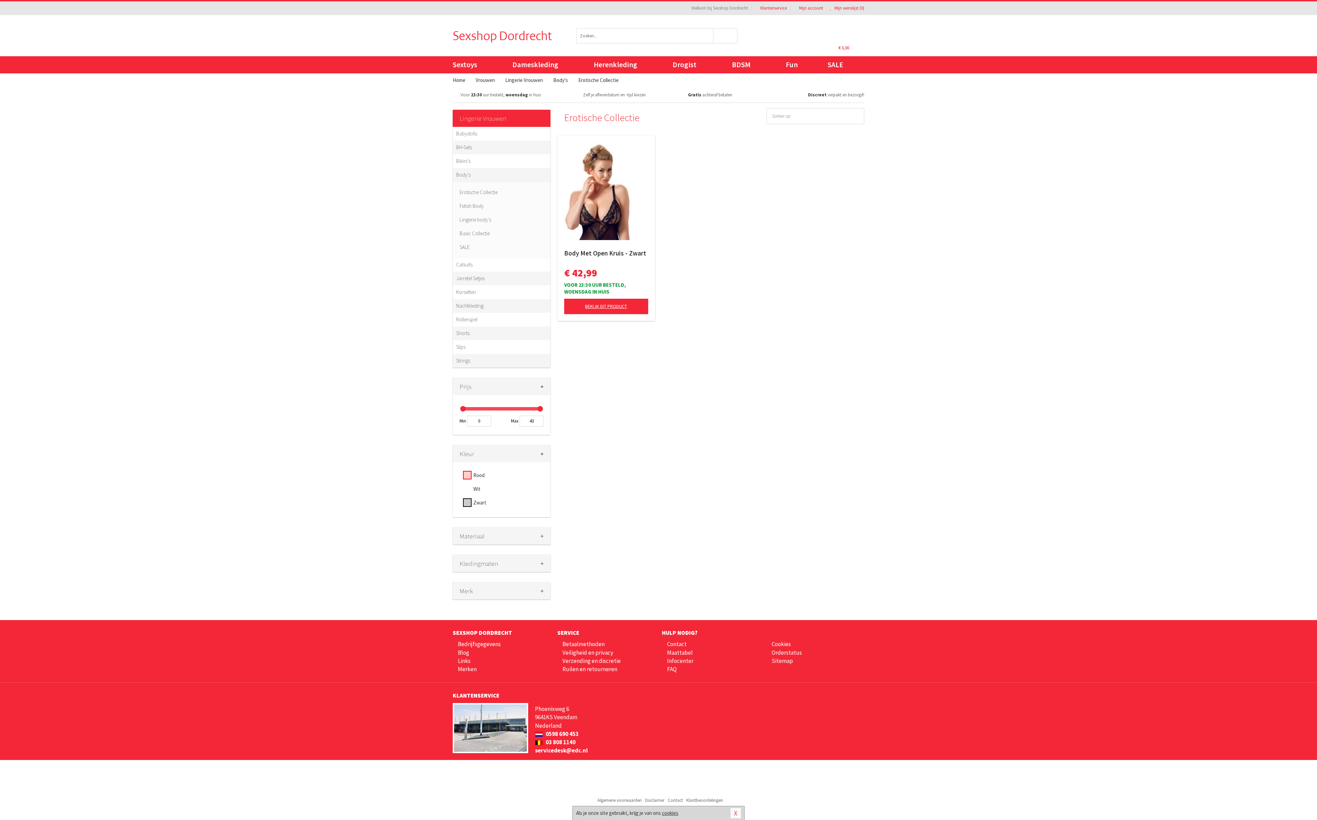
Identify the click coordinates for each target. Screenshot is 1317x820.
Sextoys (465, 64)
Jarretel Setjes (470, 278)
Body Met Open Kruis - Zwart (605, 253)
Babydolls (466, 133)
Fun (792, 64)
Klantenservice (773, 8)
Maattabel (680, 652)
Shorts (463, 333)
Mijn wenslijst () (848, 8)
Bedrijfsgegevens (479, 644)
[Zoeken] (725, 36)
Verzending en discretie (591, 661)
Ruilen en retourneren (589, 669)
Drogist (685, 64)
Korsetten (466, 292)
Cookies (781, 644)
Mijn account (811, 8)
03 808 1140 (560, 742)
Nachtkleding (470, 305)
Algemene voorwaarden (619, 800)
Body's (463, 174)
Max (515, 421)
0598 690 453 (562, 734)
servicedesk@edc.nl (561, 750)
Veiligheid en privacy (587, 652)
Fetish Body (472, 206)
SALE (835, 64)
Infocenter (680, 661)
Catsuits (464, 264)
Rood (479, 475)
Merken (467, 669)
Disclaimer (654, 800)
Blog (463, 652)
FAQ (672, 669)
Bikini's (463, 161)
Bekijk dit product (606, 306)
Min (463, 421)
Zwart (479, 502)
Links (464, 661)
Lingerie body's (475, 219)
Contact (677, 644)
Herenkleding (615, 64)
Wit (476, 489)
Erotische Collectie (479, 192)
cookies (670, 813)
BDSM (741, 64)
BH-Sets (464, 147)
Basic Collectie (475, 233)
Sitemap (782, 661)
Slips (460, 347)
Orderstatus (787, 652)
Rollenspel (466, 319)
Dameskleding (535, 64)
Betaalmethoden (583, 644)
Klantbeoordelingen (704, 800)
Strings (463, 360)
